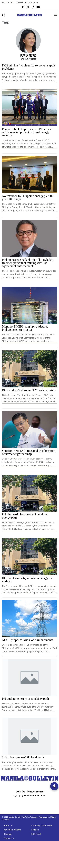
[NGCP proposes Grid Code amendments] (29, 618)
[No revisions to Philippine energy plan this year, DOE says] (29, 174)
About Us (8, 825)
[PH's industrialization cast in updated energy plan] (29, 493)
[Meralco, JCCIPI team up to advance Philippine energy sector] (29, 305)
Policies (35, 829)
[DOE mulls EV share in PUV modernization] (29, 368)
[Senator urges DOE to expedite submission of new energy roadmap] (29, 429)
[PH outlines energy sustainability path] (29, 677)
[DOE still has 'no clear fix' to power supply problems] (29, 44)
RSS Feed (36, 834)
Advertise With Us (12, 829)
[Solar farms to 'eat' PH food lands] (29, 736)
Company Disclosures (41, 825)
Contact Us (9, 838)
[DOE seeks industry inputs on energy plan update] (29, 556)
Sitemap (8, 834)
